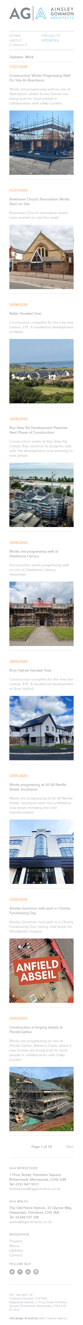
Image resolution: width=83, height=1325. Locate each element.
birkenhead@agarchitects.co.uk (34, 1189)
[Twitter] (12, 1273)
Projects (51, 35)
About (15, 40)
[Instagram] (36, 1273)
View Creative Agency (53, 1318)
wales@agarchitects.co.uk (30, 1222)
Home (15, 35)
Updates (50, 40)
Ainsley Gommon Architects (41, 13)
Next (70, 1147)
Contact (18, 45)
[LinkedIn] (28, 1273)
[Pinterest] (20, 1273)
